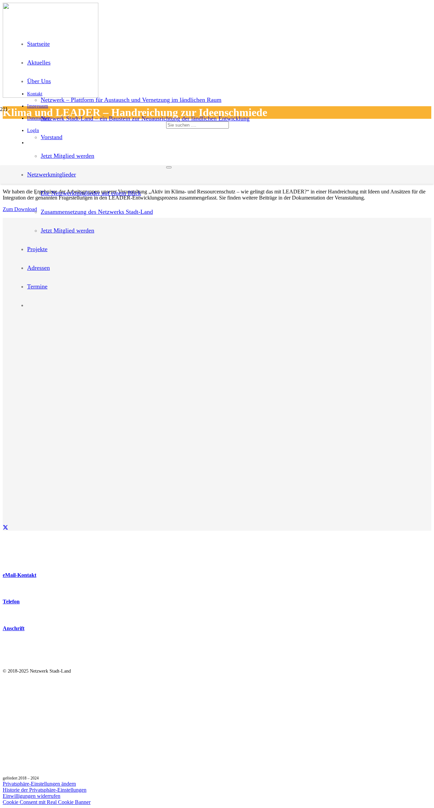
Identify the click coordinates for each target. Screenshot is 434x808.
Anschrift (13, 628)
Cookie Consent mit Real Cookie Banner (47, 802)
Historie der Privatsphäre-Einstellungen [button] (44, 790)
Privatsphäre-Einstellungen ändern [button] (39, 784)
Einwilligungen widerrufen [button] (31, 796)
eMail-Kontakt (19, 575)
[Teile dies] (5, 527)
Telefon (11, 601)
